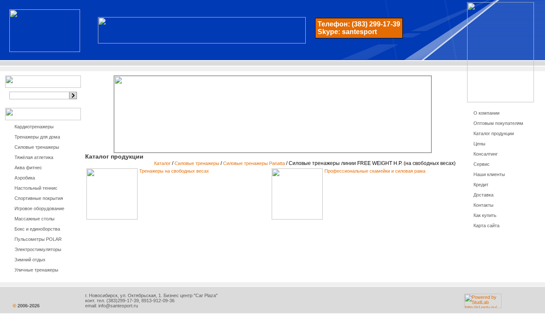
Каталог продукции (493, 133)
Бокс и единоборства (37, 228)
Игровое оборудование (39, 208)
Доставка (483, 194)
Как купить (484, 215)
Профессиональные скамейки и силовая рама (374, 171)
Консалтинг (485, 153)
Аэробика (24, 177)
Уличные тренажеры (36, 269)
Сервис (481, 164)
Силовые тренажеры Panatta (254, 163)
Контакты (483, 205)
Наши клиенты (489, 174)
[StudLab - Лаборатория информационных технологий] (483, 306)
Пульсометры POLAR (38, 239)
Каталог (162, 163)
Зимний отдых (30, 259)
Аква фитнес (28, 167)
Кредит (480, 184)
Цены (479, 143)
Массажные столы (34, 218)
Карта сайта (486, 225)
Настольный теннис (35, 188)
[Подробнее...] (112, 217)
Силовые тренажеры (36, 147)
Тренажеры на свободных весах (174, 171)
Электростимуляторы (37, 249)
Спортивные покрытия (38, 198)
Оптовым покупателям (498, 123)
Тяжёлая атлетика (33, 157)
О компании (486, 113)
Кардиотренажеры (34, 126)
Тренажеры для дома (37, 136)
